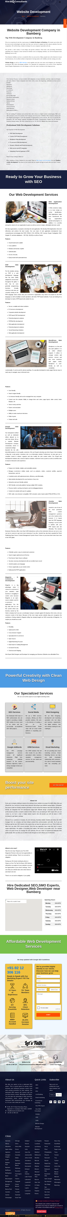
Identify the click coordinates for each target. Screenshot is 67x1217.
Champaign (8, 1197)
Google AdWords (14, 747)
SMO (36, 1088)
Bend (6, 1175)
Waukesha (57, 1179)
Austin (7, 1159)
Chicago (17, 1140)
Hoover (27, 1143)
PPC (36, 1091)
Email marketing (40, 1097)
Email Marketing (52, 747)
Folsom (17, 1189)
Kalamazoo (28, 1163)
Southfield (57, 1143)
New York (37, 1182)
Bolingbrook (8, 1181)
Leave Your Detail (55, 1064)
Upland (56, 1169)
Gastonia (17, 1194)
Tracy (55, 1152)
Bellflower (8, 1170)
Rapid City (47, 1163)
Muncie (37, 1179)
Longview (27, 1193)
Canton (7, 1194)
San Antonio (48, 1181)
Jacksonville (28, 1155)
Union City (57, 1166)
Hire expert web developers (43, 160)
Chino (16, 1143)
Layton (27, 1188)
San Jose (47, 1192)
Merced (37, 1160)
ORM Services (33, 747)
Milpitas (37, 1166)
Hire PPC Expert (40, 1105)
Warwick (56, 1176)
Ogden (36, 1188)
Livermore (28, 1190)
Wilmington (57, 1182)
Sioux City (57, 1140)
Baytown (7, 1167)
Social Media (33, 712)
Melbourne (38, 1155)
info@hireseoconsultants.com (28, 1064)
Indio (26, 1149)
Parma (36, 1193)
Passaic (47, 1140)
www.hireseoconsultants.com (53, 1216)
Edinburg (17, 1168)
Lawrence (27, 1185)
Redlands (47, 1166)
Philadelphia (48, 1152)
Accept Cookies (41, 1211)
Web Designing (52, 712)
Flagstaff (17, 1181)
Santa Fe (47, 1194)
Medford (37, 1152)
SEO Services (14, 712)
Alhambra (8, 1146)
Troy (55, 1157)
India (36, 1120)
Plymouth (47, 1157)
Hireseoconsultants (15, 1210)
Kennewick (28, 1166)
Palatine (37, 1190)
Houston (27, 1146)
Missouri (37, 1171)
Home (23, 16)
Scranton (47, 1197)
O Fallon (37, 1185)
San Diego (47, 1184)
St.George (57, 1146)
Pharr (46, 1149)
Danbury (17, 1160)
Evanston (17, 1171)
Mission (37, 1169)
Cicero (17, 1149)
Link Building (39, 1094)
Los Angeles (38, 1140)
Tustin (56, 1163)
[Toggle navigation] (60, 2)
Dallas (17, 1157)
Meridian (37, 1163)
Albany (7, 1143)
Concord (17, 1152)
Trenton (56, 1155)
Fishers (17, 1178)
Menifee (37, 1157)
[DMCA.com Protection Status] (10, 1213)
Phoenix (47, 1155)
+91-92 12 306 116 (11, 1064)
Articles (37, 1114)
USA (36, 1117)
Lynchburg (38, 1146)
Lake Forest (28, 1176)
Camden (7, 1192)
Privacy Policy (59, 1207)
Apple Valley (8, 1149)
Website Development (33, 16)
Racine (46, 1160)
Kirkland (27, 1169)
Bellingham (8, 1173)
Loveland (37, 1143)
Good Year (18, 1197)
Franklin (17, 1192)
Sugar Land (57, 1149)
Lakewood (28, 1179)
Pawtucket (47, 1143)
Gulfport (27, 1140)
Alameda (7, 1140)
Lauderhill (27, 1182)
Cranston (17, 1155)
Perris (46, 1146)
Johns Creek (28, 1157)
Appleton (7, 1152)
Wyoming (56, 1185)
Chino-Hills (18, 1146)
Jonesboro (28, 1160)
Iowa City (27, 1152)
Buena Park (8, 1189)
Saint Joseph (48, 1178)
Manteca (37, 1149)
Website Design (39, 1123)
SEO (36, 1085)
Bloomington (8, 1178)
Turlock (56, 1160)
